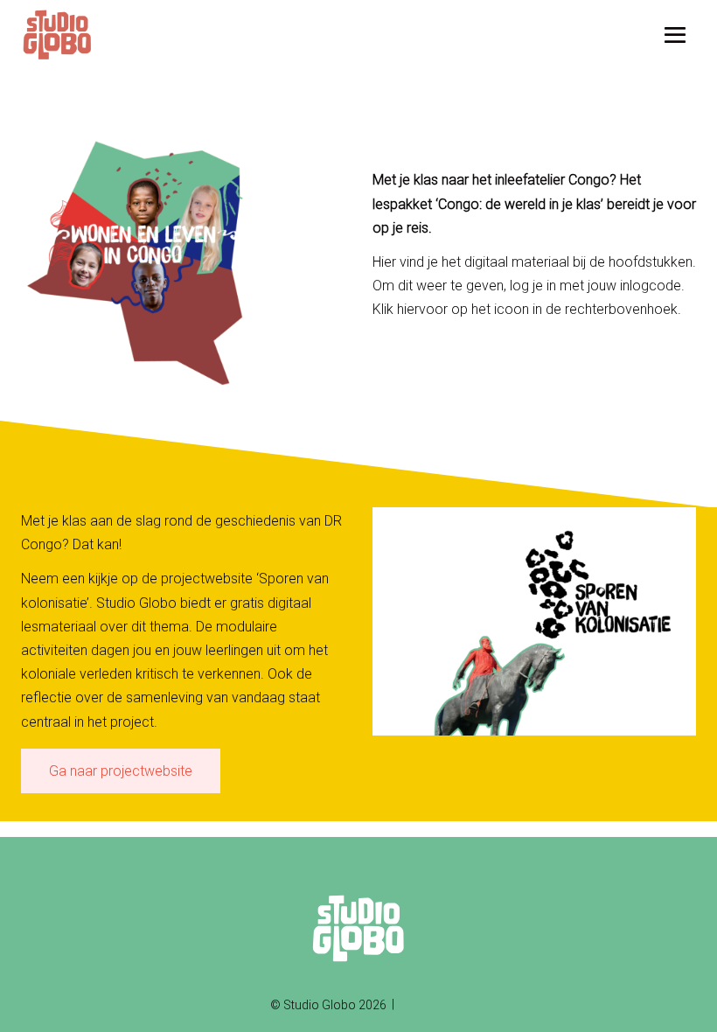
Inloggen (423, 1005)
